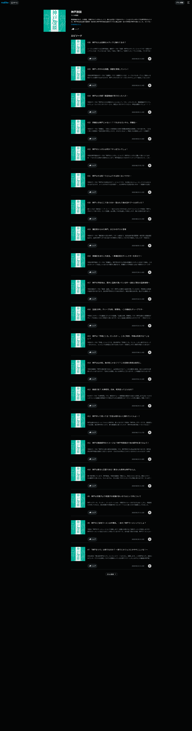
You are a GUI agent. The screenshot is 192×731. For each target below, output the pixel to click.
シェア (77, 29)
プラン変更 (179, 2)
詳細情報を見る (76, 24)
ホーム (15, 2)
